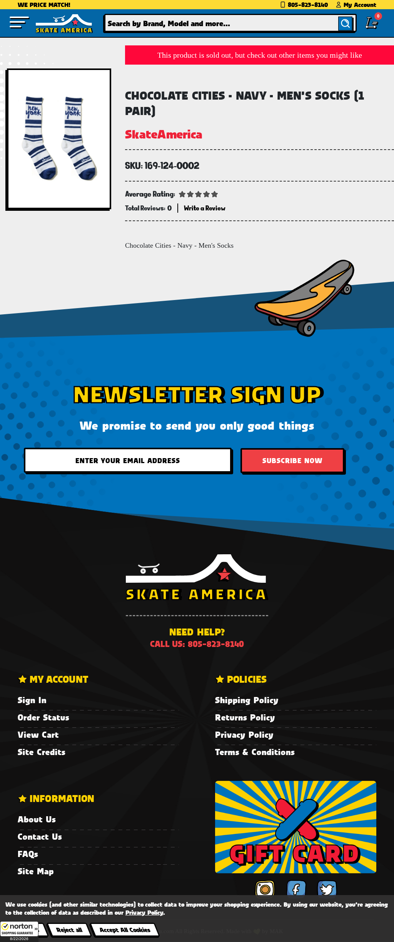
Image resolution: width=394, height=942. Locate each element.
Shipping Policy (247, 700)
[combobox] (230, 23)
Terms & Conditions (255, 752)
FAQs (28, 854)
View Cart (38, 734)
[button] (19, 931)
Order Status (43, 717)
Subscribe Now (292, 460)
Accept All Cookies (125, 929)
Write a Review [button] (204, 208)
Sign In (32, 700)
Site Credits (41, 752)
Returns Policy (245, 717)
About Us (37, 819)
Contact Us (40, 836)
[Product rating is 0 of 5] (198, 193)
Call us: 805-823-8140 (197, 644)
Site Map (36, 871)
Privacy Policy (244, 734)
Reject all (69, 929)
